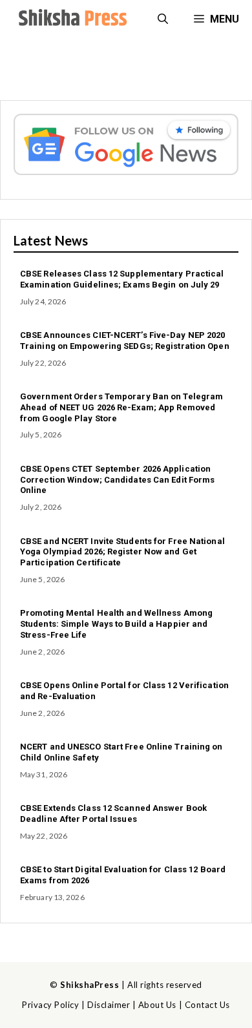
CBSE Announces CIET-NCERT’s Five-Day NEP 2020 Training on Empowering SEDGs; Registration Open (124, 340)
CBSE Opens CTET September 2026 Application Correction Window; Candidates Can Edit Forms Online (117, 480)
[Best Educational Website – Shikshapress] (71, 19)
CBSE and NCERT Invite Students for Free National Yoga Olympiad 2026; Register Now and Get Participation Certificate (122, 552)
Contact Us (207, 1005)
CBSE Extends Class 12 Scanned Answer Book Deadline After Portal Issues (113, 813)
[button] (163, 19)
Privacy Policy (50, 1005)
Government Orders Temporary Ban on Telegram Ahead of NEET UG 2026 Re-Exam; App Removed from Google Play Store (121, 407)
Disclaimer (108, 1005)
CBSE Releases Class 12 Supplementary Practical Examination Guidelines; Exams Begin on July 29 (122, 279)
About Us (157, 1005)
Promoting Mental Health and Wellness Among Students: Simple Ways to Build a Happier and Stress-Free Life (116, 624)
